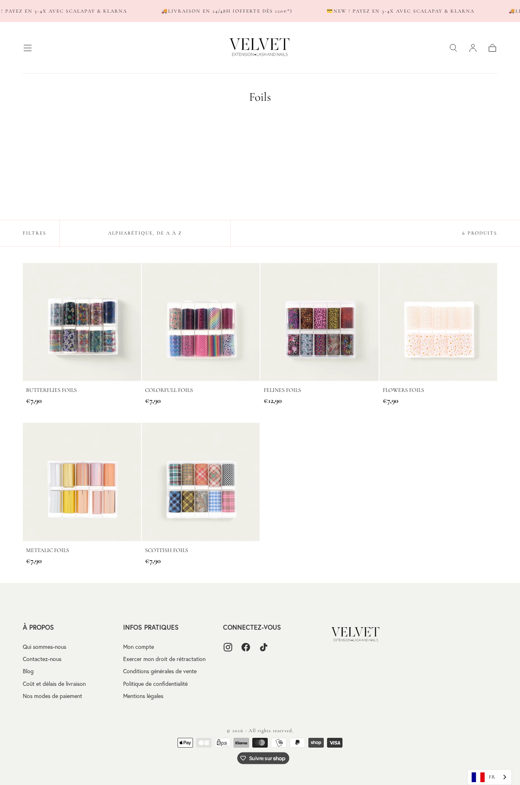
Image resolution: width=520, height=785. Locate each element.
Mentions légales (143, 696)
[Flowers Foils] (438, 322)
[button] (27, 48)
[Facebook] (246, 647)
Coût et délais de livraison (54, 683)
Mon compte (138, 646)
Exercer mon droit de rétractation (164, 659)
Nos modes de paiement (52, 696)
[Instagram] (228, 647)
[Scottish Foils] (201, 482)
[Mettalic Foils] (82, 482)
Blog (28, 671)
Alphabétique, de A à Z (145, 233)
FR (492, 777)
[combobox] (489, 777)
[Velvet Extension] (355, 635)
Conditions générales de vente (160, 671)
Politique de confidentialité (155, 683)
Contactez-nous (42, 659)
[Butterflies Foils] (82, 322)
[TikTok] (264, 647)
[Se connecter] (473, 48)
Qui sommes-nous (44, 646)
